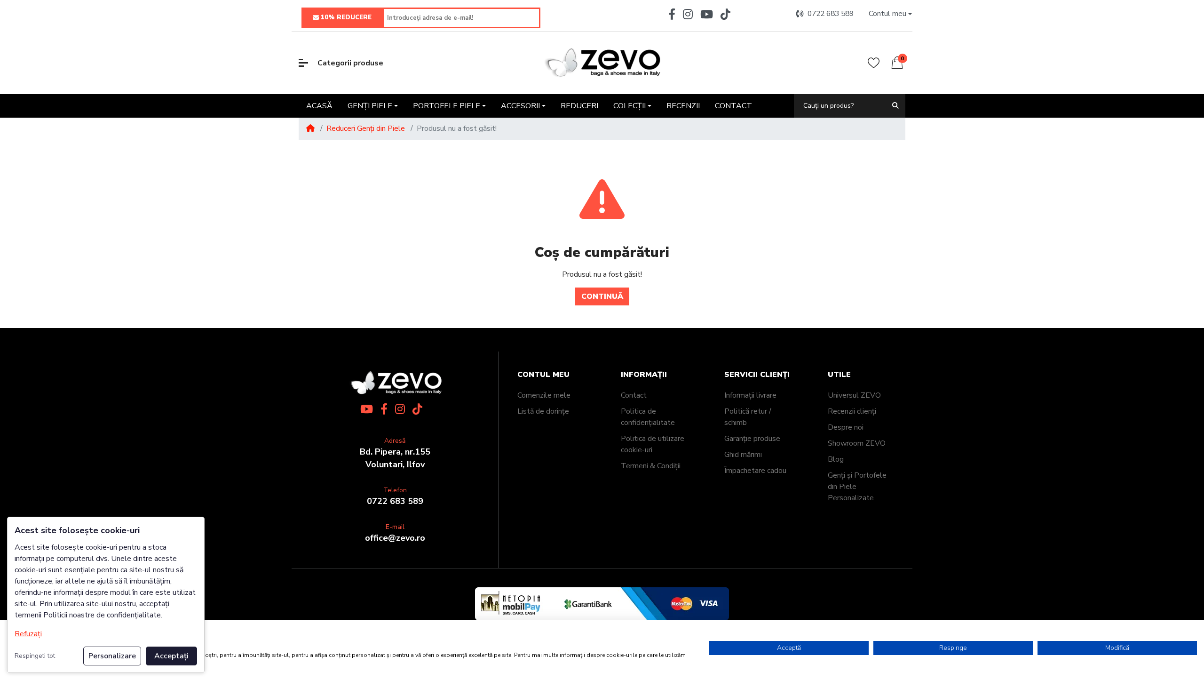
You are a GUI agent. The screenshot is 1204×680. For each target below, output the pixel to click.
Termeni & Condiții (651, 466)
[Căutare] (895, 105)
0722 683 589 (395, 501)
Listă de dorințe (543, 411)
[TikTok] (727, 14)
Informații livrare (750, 395)
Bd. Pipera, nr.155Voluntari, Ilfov (395, 458)
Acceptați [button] (171, 656)
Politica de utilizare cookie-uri (652, 444)
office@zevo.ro (395, 538)
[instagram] (688, 14)
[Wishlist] (873, 63)
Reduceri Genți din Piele (365, 128)
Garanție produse (752, 438)
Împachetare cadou (755, 470)
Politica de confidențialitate (648, 417)
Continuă (602, 296)
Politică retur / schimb (747, 417)
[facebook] (670, 14)
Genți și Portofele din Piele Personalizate (857, 486)
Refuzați (28, 634)
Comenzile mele (543, 395)
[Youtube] (707, 14)
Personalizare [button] (112, 656)
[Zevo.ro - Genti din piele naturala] (602, 63)
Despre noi (845, 427)
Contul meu (543, 374)
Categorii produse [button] (350, 63)
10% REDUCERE (346, 17)
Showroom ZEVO (857, 443)
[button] (890, 14)
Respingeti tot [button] (35, 655)
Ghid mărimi (743, 454)
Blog (836, 459)
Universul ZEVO (854, 395)
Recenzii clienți (852, 411)
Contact (634, 395)
